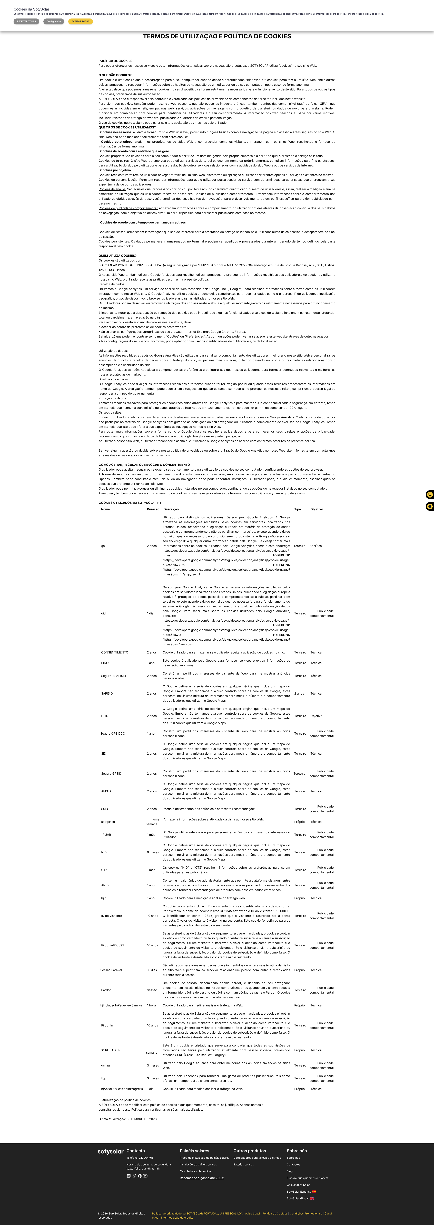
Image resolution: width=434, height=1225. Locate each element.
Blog (290, 1171)
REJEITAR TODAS (26, 21)
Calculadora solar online (195, 1171)
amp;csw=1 (192, 574)
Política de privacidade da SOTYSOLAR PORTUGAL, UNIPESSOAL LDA (197, 1213)
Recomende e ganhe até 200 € (202, 1178)
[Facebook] (139, 1175)
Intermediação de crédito (177, 1217)
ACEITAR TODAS (81, 21)
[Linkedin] (128, 1175)
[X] (145, 1175)
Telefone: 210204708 (140, 1157)
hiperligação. (233, 436)
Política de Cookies (275, 1213)
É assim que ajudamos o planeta (307, 1178)
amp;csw (186, 644)
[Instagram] (134, 1175)
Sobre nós (293, 1157)
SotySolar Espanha (299, 1191)
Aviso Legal (253, 1213)
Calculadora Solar (298, 1184)
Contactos (293, 1164)
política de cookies (373, 13)
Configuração (54, 21)
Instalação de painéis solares (198, 1164)
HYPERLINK (281, 555)
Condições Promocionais (306, 1213)
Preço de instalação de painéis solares (204, 1157)
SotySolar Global (298, 1198)
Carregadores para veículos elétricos (257, 1157)
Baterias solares (243, 1164)
